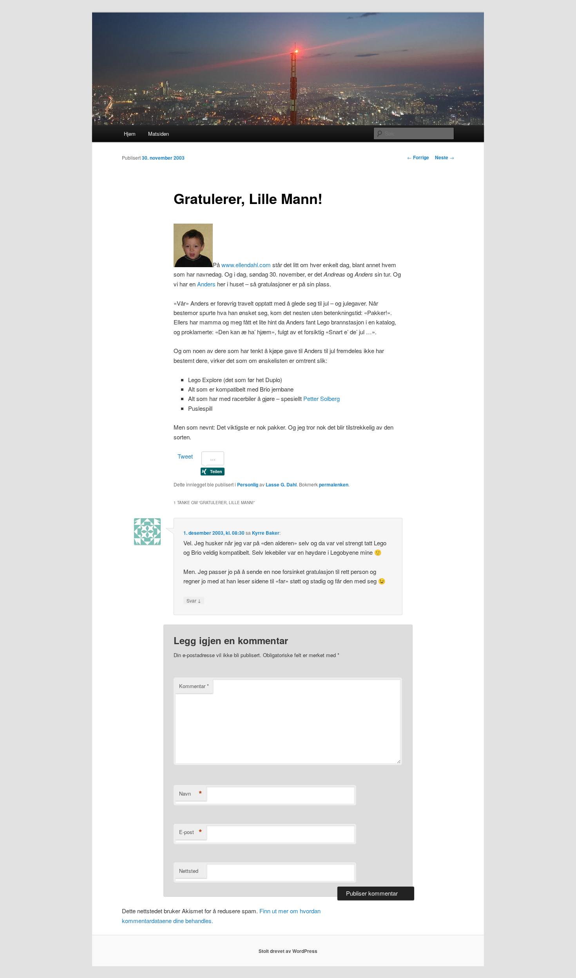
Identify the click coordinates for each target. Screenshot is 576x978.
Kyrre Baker (265, 532)
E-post (190, 832)
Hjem (130, 133)
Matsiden (158, 133)
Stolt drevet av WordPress (288, 950)
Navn (190, 793)
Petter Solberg (321, 398)
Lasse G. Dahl (281, 484)
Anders (206, 284)
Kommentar (194, 686)
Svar (194, 600)
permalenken (333, 484)
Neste (444, 157)
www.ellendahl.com (246, 264)
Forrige (418, 157)
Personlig (247, 484)
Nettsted (188, 870)
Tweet (185, 456)
